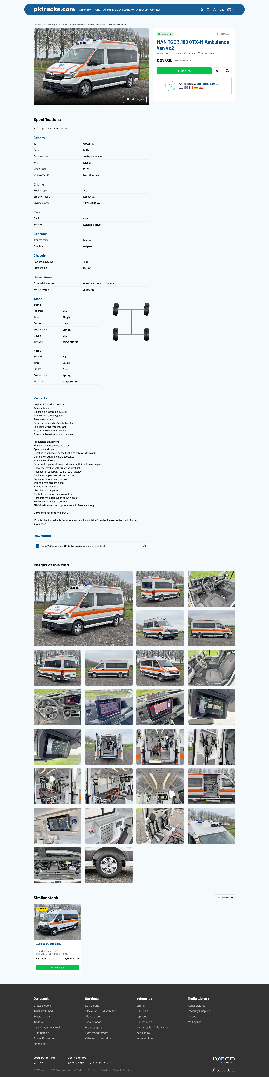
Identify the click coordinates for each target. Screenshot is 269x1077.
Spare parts (92, 1006)
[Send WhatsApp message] (170, 86)
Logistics (141, 1017)
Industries (144, 998)
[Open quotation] (222, 10)
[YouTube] (228, 1070)
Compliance (93, 1070)
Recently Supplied (199, 1011)
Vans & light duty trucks (57, 24)
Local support (93, 1022)
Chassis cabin (42, 1006)
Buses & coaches (44, 1038)
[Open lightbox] (83, 608)
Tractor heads (42, 1017)
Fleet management (96, 1033)
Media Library (198, 998)
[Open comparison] (214, 9)
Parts (97, 9)
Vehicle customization (98, 1038)
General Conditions (76, 1070)
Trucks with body (44, 1011)
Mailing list (194, 1022)
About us (142, 9)
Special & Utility (79, 24)
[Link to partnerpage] (223, 1060)
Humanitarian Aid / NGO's (152, 1027)
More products (223, 897)
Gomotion (127, 1070)
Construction (144, 1022)
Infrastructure (144, 1038)
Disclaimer (105, 1070)
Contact (155, 9)
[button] (201, 9)
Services (92, 998)
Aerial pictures (196, 1006)
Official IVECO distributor (118, 9)
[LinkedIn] (218, 1070)
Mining (140, 1006)
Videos (192, 1017)
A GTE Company (58, 1070)
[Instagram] (223, 1070)
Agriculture (143, 1033)
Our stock (85, 9)
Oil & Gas (142, 1011)
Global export (93, 1017)
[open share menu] (217, 70)
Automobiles (41, 1033)
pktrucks (54, 9)
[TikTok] (233, 1070)
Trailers (38, 1022)
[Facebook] (213, 1070)
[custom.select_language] (231, 10)
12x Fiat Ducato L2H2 (48, 944)
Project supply (93, 1027)
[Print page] (227, 70)
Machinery (40, 1044)
